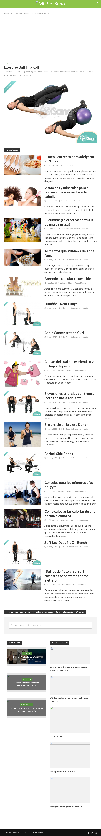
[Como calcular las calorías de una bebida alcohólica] (22, 518)
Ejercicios (18, 13)
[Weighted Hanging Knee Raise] (70, 790)
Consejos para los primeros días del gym (68, 484)
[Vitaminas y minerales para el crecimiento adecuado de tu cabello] (22, 195)
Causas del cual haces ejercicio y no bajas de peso (69, 363)
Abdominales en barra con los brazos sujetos (69, 699)
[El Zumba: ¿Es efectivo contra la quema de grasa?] (22, 229)
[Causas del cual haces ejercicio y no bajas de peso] (22, 372)
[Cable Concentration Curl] (22, 342)
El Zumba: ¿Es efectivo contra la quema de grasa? (69, 222)
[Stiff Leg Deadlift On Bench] (22, 552)
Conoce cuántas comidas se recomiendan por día (26, 683)
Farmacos (27, 654)
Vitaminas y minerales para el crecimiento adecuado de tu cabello (66, 192)
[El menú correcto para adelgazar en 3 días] (22, 164)
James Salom (68, 165)
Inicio (6, 13)
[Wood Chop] (70, 719)
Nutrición (27, 679)
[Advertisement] (50, 37)
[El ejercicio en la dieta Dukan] (22, 434)
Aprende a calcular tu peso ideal (69, 279)
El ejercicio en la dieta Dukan (66, 424)
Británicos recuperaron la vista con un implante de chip (27, 709)
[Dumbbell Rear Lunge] (22, 313)
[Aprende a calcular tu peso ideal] (22, 286)
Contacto (17, 833)
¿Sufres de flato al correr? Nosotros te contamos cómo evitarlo (66, 575)
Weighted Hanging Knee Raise (66, 806)
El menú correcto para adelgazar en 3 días (69, 159)
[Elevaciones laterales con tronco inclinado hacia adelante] (22, 403)
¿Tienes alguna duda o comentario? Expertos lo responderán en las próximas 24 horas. (59, 71)
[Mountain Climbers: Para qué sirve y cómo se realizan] (70, 655)
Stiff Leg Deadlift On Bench (65, 542)
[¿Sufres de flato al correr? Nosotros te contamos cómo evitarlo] (22, 579)
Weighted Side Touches (62, 771)
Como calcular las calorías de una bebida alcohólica (69, 513)
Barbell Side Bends (58, 454)
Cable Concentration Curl (64, 333)
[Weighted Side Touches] (70, 755)
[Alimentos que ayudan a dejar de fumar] (22, 257)
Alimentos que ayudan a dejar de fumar (69, 253)
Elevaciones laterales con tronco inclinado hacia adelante (69, 395)
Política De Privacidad (34, 833)
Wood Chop (56, 736)
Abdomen (28, 13)
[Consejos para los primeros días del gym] (22, 492)
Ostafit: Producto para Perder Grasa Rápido (26, 658)
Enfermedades (26, 705)
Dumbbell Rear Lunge (61, 304)
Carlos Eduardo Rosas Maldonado (19, 75)
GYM (11, 13)
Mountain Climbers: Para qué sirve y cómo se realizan (68, 669)
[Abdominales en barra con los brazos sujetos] (70, 685)
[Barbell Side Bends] (22, 463)
